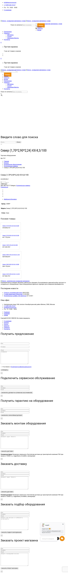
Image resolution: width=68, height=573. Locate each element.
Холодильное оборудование (13, 164)
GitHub (6, 315)
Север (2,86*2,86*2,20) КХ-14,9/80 (10, 264)
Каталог (6, 163)
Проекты (7, 327)
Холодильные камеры (11, 166)
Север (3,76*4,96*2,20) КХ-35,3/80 (10, 235)
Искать (18, 142)
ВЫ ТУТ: (3, 158)
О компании (7, 10)
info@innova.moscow (10, 2)
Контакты (7, 329)
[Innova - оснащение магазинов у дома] (25, 21)
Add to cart (4, 184)
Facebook (7, 312)
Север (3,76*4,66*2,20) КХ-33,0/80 (10, 225)
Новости (6, 326)
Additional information (10, 199)
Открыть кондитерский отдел (13, 292)
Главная (6, 161)
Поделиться (4, 187)
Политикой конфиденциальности (21, 367)
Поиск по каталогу (16, 25)
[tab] (35, 199)
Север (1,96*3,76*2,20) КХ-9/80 (10, 245)
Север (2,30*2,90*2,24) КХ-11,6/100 (11, 274)
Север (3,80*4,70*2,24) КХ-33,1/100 (11, 254)
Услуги (6, 324)
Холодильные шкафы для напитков (15, 296)
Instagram (7, 313)
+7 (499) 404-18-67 (9, 5)
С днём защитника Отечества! (13, 294)
